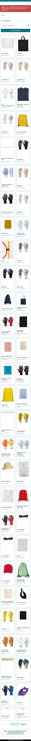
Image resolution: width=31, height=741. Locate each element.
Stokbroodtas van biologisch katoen (7, 677)
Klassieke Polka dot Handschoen (7, 185)
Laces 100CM (20, 529)
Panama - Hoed (6, 481)
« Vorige (6, 724)
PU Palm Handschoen (7, 212)
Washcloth (4, 233)
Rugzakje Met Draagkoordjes (21, 580)
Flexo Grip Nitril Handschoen (6, 332)
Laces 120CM (5, 556)
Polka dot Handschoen (20, 379)
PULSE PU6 (20, 159)
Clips (3, 260)
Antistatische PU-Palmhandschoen (21, 650)
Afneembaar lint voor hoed (7, 430)
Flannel (19, 556)
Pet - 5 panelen (6, 581)
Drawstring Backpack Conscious (23, 506)
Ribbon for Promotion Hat (7, 159)
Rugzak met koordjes (7, 308)
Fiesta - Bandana (21, 602)
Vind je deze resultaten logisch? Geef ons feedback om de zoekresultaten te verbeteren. (16, 732)
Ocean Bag (5, 53)
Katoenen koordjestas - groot (23, 628)
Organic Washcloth (7, 356)
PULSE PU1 (5, 132)
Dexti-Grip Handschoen (5, 701)
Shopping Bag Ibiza (7, 507)
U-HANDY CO (5, 79)
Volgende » (24, 724)
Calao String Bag (21, 132)
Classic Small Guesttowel (20, 714)
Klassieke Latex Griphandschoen (6, 454)
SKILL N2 (4, 287)
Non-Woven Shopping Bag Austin (23, 105)
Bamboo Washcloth (22, 403)
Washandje (20, 481)
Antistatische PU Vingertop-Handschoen (21, 454)
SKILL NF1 (20, 287)
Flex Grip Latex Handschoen (6, 529)
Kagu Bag (4, 405)
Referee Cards (5, 716)
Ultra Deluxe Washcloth (20, 331)
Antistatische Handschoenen (21, 234)
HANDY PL (20, 212)
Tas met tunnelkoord (22, 357)
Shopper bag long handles (22, 308)
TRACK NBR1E (21, 431)
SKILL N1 (19, 260)
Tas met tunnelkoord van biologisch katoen (8, 602)
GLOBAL (4, 629)
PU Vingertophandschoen (8, 105)
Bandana (19, 702)
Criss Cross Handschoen (5, 650)
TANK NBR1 (20, 677)
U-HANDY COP (21, 79)
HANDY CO (20, 186)
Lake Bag (19, 53)
